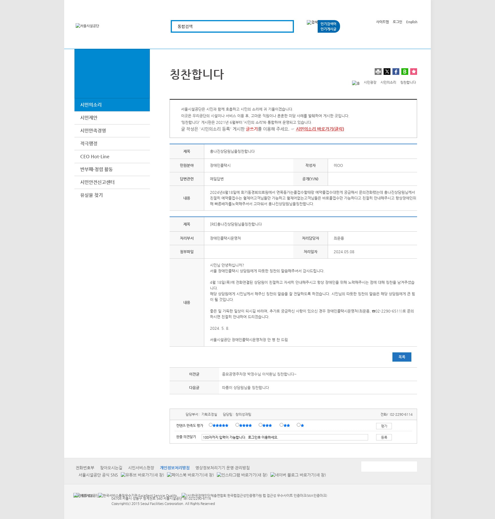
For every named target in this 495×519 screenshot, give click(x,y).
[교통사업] (310, 40)
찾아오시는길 (111, 467)
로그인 (397, 22)
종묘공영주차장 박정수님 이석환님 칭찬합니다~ (259, 374)
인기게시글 (328, 29)
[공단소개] (374, 40)
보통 (268, 425)
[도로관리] (245, 40)
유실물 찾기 (91, 195)
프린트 (378, 71)
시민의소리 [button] (91, 105)
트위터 (387, 71)
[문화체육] (213, 40)
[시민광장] (342, 40)
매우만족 (221, 425)
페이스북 (395, 71)
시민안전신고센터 (97, 182)
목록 (401, 357)
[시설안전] (277, 40)
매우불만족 (302, 425)
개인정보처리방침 (175, 467)
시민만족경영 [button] (93, 130)
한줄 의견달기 (186, 437)
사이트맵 (382, 22)
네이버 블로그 (404, 71)
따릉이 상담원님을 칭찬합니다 (245, 387)
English (411, 22)
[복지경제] (180, 40)
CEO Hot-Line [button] (94, 156)
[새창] (83, 495)
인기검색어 (328, 24)
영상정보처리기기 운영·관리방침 (222, 467)
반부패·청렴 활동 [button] (96, 169)
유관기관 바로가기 (389, 466)
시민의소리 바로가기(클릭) (320, 128)
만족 (246, 425)
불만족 (287, 425)
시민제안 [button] (88, 117)
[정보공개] (407, 40)
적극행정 (88, 143)
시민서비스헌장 (141, 467)
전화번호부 (85, 467)
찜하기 (413, 71)
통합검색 (185, 26)
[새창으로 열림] (141, 474)
